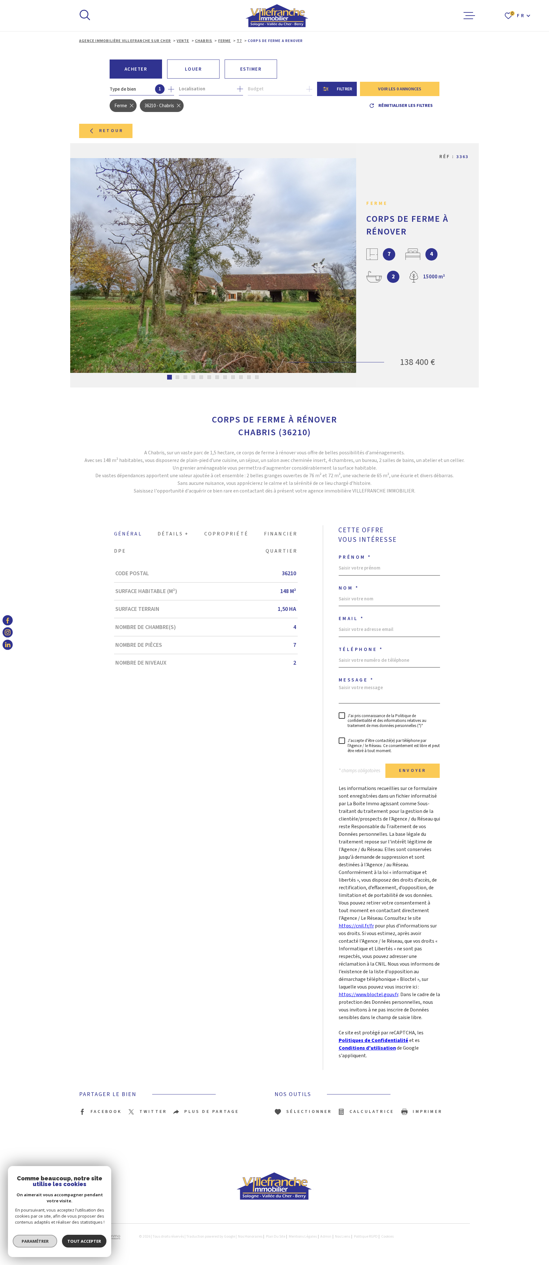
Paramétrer (35, 1241)
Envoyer (412, 770)
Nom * (349, 588)
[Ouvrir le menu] (469, 15)
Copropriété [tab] (226, 533)
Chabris (203, 41)
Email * (351, 618)
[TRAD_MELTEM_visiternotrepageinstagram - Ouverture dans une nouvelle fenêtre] (8, 632)
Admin (325, 1236)
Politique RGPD (366, 1236)
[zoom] (213, 265)
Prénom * (355, 557)
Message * (356, 680)
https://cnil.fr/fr (356, 925)
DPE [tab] (120, 551)
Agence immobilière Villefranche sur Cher (125, 41)
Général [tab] (128, 533)
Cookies (387, 1237)
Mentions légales (303, 1236)
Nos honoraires (250, 1236)
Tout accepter (84, 1241)
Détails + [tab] (173, 533)
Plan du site (275, 1236)
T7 (239, 41)
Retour (111, 131)
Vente (183, 41)
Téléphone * (361, 649)
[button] (169, 377)
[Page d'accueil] (277, 15)
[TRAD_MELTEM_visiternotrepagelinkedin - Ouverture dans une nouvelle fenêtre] (8, 644)
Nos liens (342, 1236)
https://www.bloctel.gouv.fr (368, 994)
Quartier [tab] (282, 551)
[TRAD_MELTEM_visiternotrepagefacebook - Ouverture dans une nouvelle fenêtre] (8, 620)
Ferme (224, 41)
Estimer (251, 69)
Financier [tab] (281, 533)
